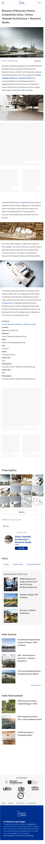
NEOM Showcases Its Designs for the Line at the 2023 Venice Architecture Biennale (28, 583)
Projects (6, 564)
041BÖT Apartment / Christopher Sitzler (26, 734)
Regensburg (25, 202)
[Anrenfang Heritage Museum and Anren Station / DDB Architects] (8, 645)
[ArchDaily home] (21, 2)
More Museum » (36, 685)
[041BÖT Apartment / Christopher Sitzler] (8, 738)
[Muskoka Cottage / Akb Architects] (11, 600)
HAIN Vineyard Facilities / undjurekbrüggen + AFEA (27, 702)
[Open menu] (2, 2)
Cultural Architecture (34, 564)
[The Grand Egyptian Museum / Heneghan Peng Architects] (8, 676)
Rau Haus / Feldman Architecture (28, 612)
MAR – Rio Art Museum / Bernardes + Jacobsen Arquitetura (27, 658)
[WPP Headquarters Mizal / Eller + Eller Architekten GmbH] (8, 722)
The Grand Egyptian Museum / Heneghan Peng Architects (29, 672)
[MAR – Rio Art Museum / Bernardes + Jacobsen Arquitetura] (8, 661)
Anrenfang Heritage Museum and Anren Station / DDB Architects (29, 642)
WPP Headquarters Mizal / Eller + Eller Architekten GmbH (30, 718)
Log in (39, 2)
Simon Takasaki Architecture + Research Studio (19, 324)
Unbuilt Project (18, 564)
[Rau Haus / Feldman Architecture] (11, 616)
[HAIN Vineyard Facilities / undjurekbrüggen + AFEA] (8, 706)
